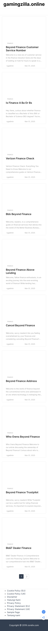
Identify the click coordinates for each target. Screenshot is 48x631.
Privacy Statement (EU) (18, 606)
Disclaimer (12, 597)
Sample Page (13, 612)
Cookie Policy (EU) (16, 590)
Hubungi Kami (13, 600)
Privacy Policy (14, 603)
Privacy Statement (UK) (18, 609)
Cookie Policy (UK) (16, 593)
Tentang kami (13, 615)
